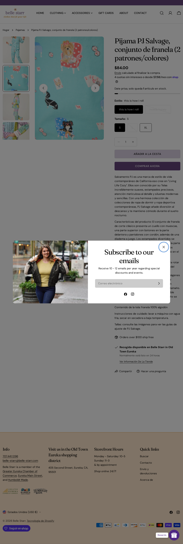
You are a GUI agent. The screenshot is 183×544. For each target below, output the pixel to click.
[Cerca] (163, 247)
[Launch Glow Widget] (174, 535)
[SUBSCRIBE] (159, 283)
